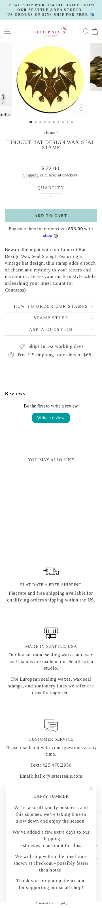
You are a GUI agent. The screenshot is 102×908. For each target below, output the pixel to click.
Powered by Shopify (51, 903)
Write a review (51, 417)
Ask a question (51, 329)
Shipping (31, 175)
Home (50, 132)
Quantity (50, 188)
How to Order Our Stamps (51, 306)
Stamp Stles (51, 318)
